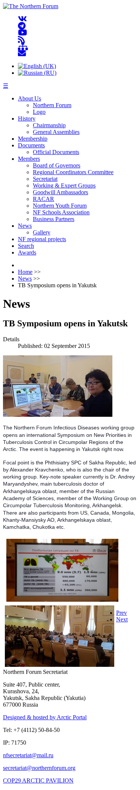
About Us (29, 98)
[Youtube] (22, 33)
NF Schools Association (61, 212)
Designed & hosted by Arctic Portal (45, 717)
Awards (27, 252)
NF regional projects (42, 239)
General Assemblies (56, 132)
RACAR (43, 199)
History (26, 118)
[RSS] (21, 39)
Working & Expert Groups (64, 185)
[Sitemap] (23, 47)
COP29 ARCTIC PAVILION (38, 780)
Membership (32, 138)
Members (29, 159)
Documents (31, 145)
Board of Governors (56, 165)
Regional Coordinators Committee (73, 172)
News (25, 226)
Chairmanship (49, 125)
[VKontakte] (22, 19)
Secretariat (45, 179)
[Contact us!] (22, 53)
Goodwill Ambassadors (60, 192)
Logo (39, 112)
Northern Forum (52, 105)
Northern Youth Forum (60, 205)
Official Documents (56, 152)
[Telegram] (22, 26)
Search (26, 246)
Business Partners (53, 219)
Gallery (41, 232)
